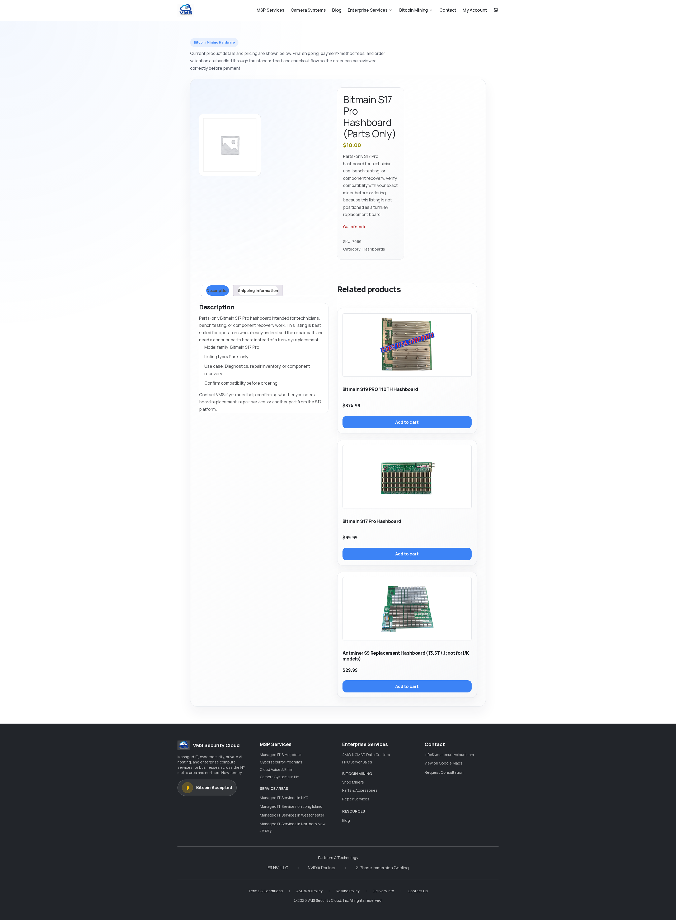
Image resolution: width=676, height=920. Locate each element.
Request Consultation (444, 772)
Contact (447, 10)
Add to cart (407, 422)
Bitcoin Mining (413, 10)
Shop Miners (353, 782)
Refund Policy (347, 890)
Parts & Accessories (360, 790)
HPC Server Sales (357, 762)
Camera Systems (308, 10)
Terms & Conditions (265, 890)
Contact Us (418, 890)
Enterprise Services (368, 10)
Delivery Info (383, 890)
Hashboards (374, 249)
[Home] (185, 10)
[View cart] (496, 10)
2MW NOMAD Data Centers (366, 754)
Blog (336, 10)
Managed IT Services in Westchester (292, 815)
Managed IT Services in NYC (284, 797)
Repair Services (355, 798)
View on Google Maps (443, 763)
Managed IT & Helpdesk (281, 754)
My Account (475, 10)
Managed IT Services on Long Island (291, 806)
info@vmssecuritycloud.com (449, 754)
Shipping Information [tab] (258, 290)
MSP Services (270, 10)
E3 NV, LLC (277, 868)
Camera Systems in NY (279, 776)
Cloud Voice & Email (276, 769)
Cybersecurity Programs (281, 762)
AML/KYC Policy (309, 890)
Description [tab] (217, 290)
